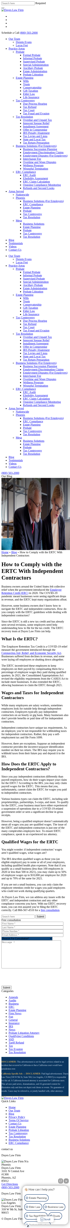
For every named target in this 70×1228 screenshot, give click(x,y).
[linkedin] (10, 19)
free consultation (50, 910)
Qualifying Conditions (21, 1036)
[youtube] (10, 23)
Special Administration (36, 64)
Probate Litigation (33, 74)
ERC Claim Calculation (36, 181)
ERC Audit (29, 175)
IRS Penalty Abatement (36, 132)
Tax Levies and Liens (35, 136)
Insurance (14, 1023)
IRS (11, 1026)
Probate (20, 51)
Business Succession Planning (40, 149)
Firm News (15, 1013)
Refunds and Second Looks (38, 188)
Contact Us (15, 249)
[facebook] (10, 16)
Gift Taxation (30, 90)
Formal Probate (31, 55)
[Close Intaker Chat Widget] (66, 1180)
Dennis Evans (24, 42)
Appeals (13, 997)
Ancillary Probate (33, 68)
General (13, 1019)
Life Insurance (31, 97)
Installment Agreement (35, 126)
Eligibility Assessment (35, 178)
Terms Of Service (19, 1120)
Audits (12, 1000)
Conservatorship (32, 87)
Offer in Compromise (35, 129)
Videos (13, 246)
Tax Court (28, 110)
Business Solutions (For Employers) (36, 145)
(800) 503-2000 (29, 32)
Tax (11, 1045)
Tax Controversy (25, 100)
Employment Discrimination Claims (43, 152)
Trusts (26, 84)
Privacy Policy (8, 981)
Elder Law (29, 94)
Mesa (19, 220)
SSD (11, 1039)
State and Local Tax (34, 139)
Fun (11, 1016)
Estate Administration (35, 71)
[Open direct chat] (60, 1180)
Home (4, 552)
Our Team (14, 38)
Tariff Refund (16, 1042)
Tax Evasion (16, 1049)
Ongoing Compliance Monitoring (42, 184)
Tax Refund (29, 107)
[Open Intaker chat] (28, 1226)
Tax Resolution (24, 116)
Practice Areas (17, 48)
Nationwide (22, 194)
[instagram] (10, 26)
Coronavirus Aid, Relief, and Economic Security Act (31, 653)
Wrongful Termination (35, 168)
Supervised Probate (34, 61)
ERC (11, 1006)
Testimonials (16, 243)
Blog (11, 240)
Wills (26, 81)
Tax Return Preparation (36, 142)
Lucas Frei (22, 45)
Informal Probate (32, 58)
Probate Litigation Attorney (24, 1032)
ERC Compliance (26, 171)
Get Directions (9, 1184)
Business (14, 1003)
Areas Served (16, 191)
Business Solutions (33, 223)
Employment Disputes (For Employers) (45, 155)
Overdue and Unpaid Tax (37, 120)
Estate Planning (24, 77)
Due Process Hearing (35, 103)
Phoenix (20, 197)
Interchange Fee (32, 158)
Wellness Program (33, 165)
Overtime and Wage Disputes (39, 162)
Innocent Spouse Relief (36, 123)
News (12, 1029)
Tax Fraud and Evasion (36, 113)
